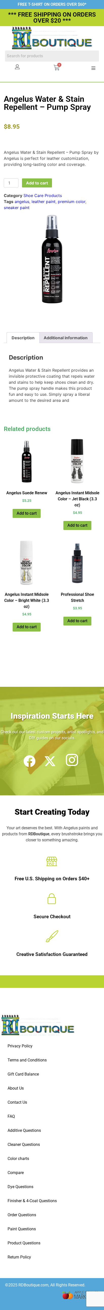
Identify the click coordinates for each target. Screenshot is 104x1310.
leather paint (44, 201)
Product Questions (24, 1243)
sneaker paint (17, 207)
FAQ (11, 1116)
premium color (71, 201)
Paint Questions (22, 1229)
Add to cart (37, 182)
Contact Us (17, 1102)
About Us (16, 1088)
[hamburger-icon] (93, 68)
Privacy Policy (20, 1046)
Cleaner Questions (24, 1144)
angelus (22, 201)
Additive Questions (24, 1130)
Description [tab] (23, 337)
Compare (16, 1172)
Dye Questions (20, 1186)
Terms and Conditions (27, 1060)
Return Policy (19, 1257)
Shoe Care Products (42, 195)
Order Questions (22, 1214)
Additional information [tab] (66, 337)
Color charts (18, 1158)
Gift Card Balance (23, 1074)
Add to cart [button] (27, 513)
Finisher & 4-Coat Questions (32, 1200)
